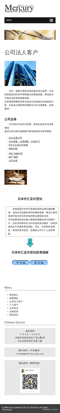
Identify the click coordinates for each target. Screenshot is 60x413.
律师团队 (13, 298)
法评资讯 (13, 308)
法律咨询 (13, 311)
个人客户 (13, 304)
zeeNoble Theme (50, 409)
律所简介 (13, 294)
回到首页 (13, 314)
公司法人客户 (16, 301)
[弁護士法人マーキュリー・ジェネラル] (19, 11)
